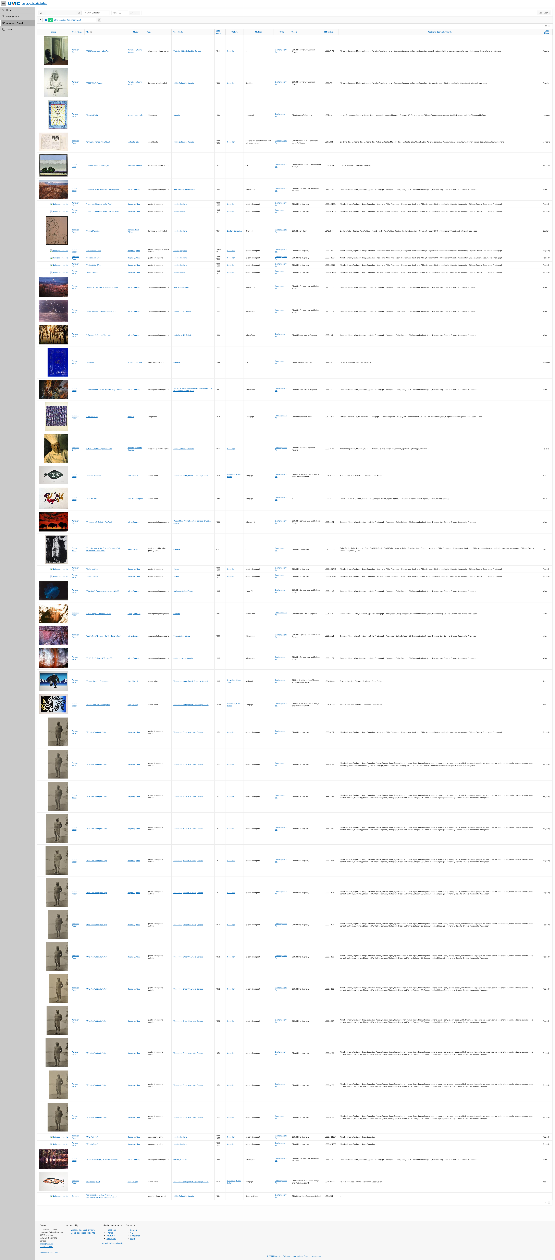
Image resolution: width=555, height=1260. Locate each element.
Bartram (131, 417)
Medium (258, 32)
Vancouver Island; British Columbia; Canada (191, 475)
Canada (198, 51)
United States (189, 189)
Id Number (328, 32)
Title (93, 32)
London (176, 204)
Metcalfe (131, 142)
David (135, 549)
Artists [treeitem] (9, 29)
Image (53, 32)
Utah (175, 287)
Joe (129, 475)
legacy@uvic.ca (46, 1244)
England (183, 204)
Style (282, 32)
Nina (138, 204)
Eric (137, 142)
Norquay (131, 115)
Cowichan (231, 474)
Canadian (231, 51)
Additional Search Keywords (440, 32)
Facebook (111, 1230)
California (177, 591)
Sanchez (131, 165)
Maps (132, 1238)
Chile (192, 391)
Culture (234, 32)
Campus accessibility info (83, 1233)
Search (133, 1230)
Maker (135, 32)
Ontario (176, 1159)
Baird (130, 549)
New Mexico (178, 189)
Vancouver (177, 732)
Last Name (546, 32)
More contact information (50, 1252)
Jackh (130, 498)
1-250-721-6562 (46, 1247)
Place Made (178, 32)
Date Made (218, 32)
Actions (133, 13)
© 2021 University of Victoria (278, 1256)
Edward (135, 475)
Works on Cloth (75, 51)
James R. (139, 115)
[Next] (549, 26)
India (190, 335)
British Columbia (187, 51)
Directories (135, 1235)
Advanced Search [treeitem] (14, 23)
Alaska (176, 311)
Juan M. (139, 165)
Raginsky (131, 204)
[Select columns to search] (42, 13)
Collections (77, 32)
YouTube (111, 1235)
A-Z (132, 1233)
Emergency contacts (312, 1256)
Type (149, 32)
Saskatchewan (179, 658)
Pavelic (131, 50)
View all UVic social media (112, 1243)
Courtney (136, 189)
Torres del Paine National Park (185, 388)
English (230, 231)
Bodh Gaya (177, 335)
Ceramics (75, 1196)
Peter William (133, 231)
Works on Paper (75, 83)
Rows (115, 13)
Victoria (176, 51)
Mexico (176, 569)
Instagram (111, 1238)
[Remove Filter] (99, 20)
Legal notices (297, 1256)
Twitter (110, 1233)
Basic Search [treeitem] (12, 16)
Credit (294, 32)
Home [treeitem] (9, 10)
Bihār (185, 335)
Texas (175, 636)
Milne (130, 189)
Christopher (138, 498)
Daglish (131, 230)
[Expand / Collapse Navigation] (3, 3)
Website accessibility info (83, 1230)
